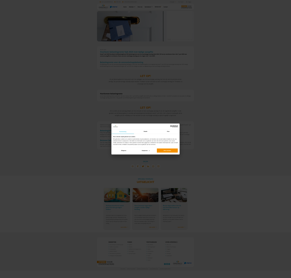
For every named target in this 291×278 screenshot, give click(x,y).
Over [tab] (168, 131)
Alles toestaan (167, 150)
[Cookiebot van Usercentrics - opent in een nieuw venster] (171, 126)
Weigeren (123, 150)
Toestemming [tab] (122, 131)
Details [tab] (145, 131)
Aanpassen (145, 150)
